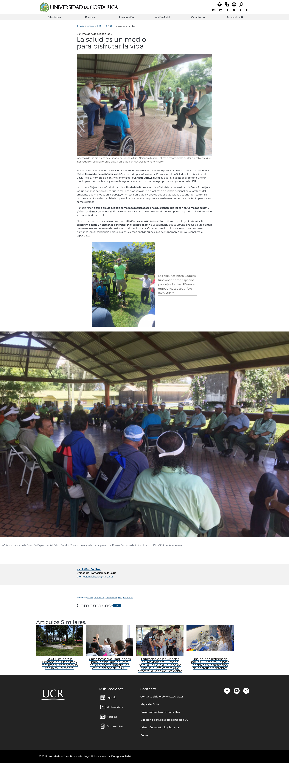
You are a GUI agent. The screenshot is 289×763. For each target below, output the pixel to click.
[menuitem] (214, 10)
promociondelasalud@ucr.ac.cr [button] (95, 576)
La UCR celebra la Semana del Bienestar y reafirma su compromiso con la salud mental (60, 663)
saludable (128, 597)
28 (111, 26)
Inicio (81, 26)
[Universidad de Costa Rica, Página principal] (79, 7)
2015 (99, 26)
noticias (90, 26)
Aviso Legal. (83, 756)
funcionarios (111, 597)
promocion (99, 597)
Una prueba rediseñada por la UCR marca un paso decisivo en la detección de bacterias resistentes (210, 663)
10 (106, 26)
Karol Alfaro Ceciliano (89, 569)
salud (90, 597)
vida (120, 597)
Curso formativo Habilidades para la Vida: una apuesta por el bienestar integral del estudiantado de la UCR (110, 663)
